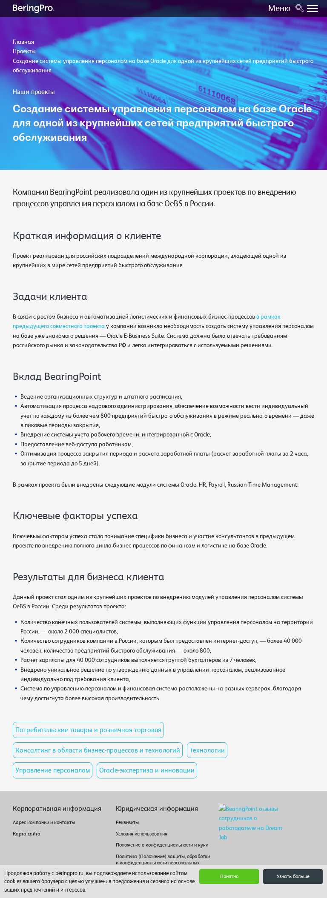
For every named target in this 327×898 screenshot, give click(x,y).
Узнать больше (293, 876)
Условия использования (141, 834)
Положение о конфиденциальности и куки (162, 845)
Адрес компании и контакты (44, 822)
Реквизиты (127, 822)
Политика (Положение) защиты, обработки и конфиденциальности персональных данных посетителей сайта (163, 862)
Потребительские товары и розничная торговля (88, 730)
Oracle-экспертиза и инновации (147, 770)
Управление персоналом (52, 770)
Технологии (207, 750)
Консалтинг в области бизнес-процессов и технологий (97, 750)
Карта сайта (26, 834)
